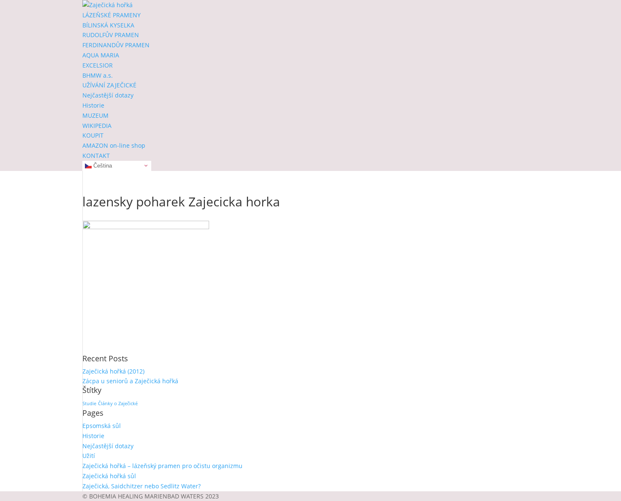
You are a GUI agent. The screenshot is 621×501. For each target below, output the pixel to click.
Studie (89, 403)
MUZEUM (95, 115)
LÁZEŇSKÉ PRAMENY (111, 15)
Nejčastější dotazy (107, 95)
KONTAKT (96, 156)
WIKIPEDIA (97, 126)
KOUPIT (93, 135)
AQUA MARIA (100, 55)
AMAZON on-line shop (113, 145)
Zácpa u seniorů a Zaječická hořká (130, 381)
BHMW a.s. (97, 75)
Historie (93, 105)
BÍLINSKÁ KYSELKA (108, 25)
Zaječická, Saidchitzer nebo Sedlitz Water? (141, 486)
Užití (88, 456)
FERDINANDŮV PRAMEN (116, 45)
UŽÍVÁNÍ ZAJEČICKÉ (109, 85)
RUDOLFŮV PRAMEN (110, 35)
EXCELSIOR (97, 65)
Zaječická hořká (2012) (113, 371)
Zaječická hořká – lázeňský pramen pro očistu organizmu (162, 466)
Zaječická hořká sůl (109, 476)
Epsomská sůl (101, 426)
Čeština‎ (102, 165)
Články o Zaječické (118, 403)
